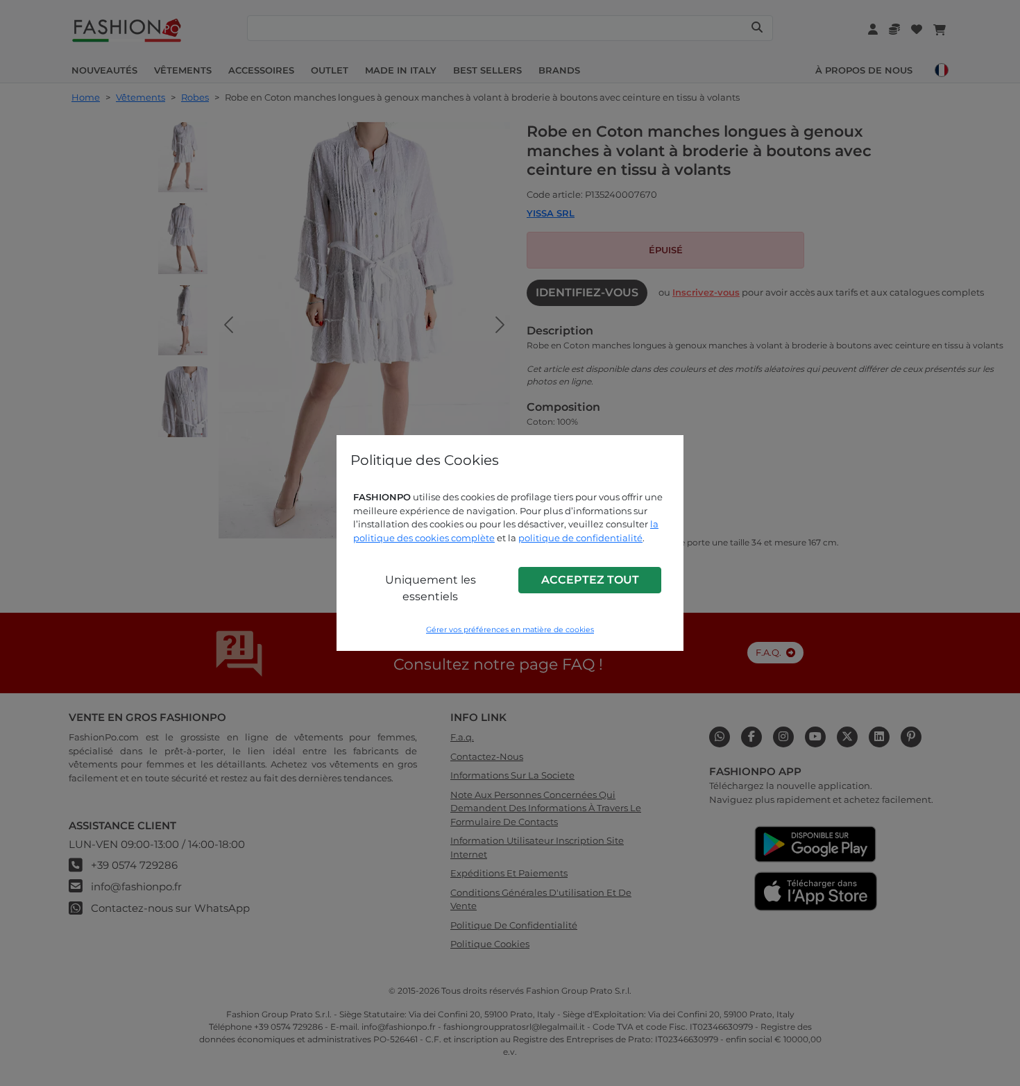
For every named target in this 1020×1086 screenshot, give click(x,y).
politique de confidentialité (580, 537)
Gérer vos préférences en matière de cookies (510, 629)
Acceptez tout (590, 579)
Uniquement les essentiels (430, 588)
